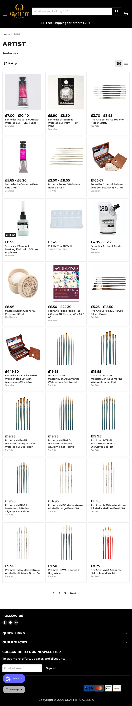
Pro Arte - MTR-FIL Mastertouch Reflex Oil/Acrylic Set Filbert (18, 508)
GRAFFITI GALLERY (57, 249)
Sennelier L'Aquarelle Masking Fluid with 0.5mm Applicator (21, 249)
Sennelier (9, 126)
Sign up (51, 668)
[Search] (116, 11)
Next (73, 593)
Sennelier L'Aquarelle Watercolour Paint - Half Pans (63, 122)
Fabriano (52, 320)
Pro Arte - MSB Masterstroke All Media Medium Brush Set (108, 507)
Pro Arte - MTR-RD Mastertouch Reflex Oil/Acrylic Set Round (61, 443)
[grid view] (119, 63)
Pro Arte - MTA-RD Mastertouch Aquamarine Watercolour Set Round (63, 378)
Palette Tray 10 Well (60, 246)
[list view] (126, 63)
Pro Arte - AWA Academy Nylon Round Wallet (106, 571)
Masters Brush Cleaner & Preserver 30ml (20, 312)
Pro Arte (95, 126)
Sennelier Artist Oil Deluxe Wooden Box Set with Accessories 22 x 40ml (21, 378)
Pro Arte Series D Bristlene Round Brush (64, 186)
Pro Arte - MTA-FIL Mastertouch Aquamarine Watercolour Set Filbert (20, 443)
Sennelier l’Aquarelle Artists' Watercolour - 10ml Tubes (22, 121)
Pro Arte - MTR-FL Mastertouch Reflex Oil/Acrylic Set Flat (103, 443)
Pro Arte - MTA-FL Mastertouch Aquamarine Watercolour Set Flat (106, 378)
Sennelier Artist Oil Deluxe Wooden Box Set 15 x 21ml (107, 186)
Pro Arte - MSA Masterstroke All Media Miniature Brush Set (23, 571)
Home (6, 34)
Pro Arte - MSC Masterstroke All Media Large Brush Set (65, 507)
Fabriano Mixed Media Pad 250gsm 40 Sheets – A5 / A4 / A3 (66, 314)
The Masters (11, 317)
